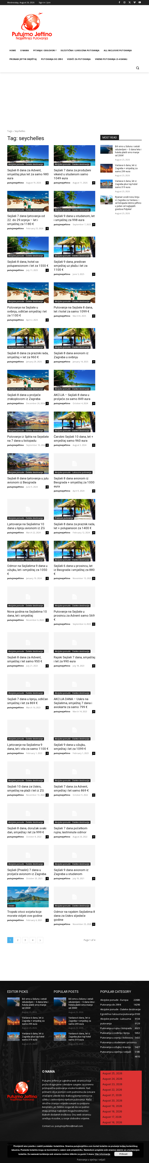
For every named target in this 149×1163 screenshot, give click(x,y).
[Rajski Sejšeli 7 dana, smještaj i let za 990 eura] (74, 642)
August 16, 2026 (112, 1122)
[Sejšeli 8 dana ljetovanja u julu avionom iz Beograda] (28, 463)
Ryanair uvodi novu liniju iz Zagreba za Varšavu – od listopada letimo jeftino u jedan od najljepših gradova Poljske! (128, 203)
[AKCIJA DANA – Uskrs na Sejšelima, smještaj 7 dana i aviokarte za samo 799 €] (74, 684)
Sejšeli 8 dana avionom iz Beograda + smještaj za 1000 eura (74, 482)
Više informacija (102, 1154)
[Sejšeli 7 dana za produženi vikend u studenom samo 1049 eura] (74, 155)
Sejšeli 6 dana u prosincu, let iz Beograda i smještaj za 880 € (74, 570)
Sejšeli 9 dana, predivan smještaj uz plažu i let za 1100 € (70, 265)
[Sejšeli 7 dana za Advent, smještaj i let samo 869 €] (74, 771)
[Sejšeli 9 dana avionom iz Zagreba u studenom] (74, 855)
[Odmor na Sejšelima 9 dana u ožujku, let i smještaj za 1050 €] (28, 551)
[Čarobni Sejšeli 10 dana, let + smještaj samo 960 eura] (74, 422)
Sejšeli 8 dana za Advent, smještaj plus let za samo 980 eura (28, 174)
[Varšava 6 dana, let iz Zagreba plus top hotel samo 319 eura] (106, 184)
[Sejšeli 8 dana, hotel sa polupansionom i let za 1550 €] (28, 247)
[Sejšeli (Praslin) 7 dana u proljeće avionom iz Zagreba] (28, 855)
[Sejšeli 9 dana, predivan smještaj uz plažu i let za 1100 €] (74, 247)
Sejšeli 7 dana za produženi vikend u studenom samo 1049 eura (72, 174)
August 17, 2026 (112, 1116)
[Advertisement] (74, 99)
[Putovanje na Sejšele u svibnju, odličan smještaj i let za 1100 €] (28, 292)
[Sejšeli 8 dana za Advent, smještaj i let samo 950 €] (28, 642)
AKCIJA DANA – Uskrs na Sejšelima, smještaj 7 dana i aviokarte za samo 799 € (73, 703)
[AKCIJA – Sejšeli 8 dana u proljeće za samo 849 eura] (74, 380)
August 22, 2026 (112, 1089)
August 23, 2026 (112, 1084)
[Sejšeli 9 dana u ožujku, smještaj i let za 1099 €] (74, 730)
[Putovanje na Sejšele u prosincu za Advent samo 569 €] (74, 596)
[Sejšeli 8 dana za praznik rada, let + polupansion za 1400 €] (74, 509)
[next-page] (40, 940)
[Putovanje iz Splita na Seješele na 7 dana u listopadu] (28, 422)
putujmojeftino (15, 182)
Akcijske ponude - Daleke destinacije (25, 164)
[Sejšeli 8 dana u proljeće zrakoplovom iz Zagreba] (28, 380)
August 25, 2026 (112, 1073)
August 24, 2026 (112, 1078)
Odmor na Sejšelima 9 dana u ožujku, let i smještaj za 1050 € (27, 570)
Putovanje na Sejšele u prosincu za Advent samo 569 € (74, 615)
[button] (137, 68)
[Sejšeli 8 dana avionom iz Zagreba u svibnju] (74, 338)
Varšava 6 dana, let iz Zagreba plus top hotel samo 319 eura (126, 184)
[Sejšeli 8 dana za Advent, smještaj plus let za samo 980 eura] (28, 155)
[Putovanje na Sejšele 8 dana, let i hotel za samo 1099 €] (74, 292)
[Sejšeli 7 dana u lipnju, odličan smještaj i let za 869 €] (28, 684)
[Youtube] (140, 3)
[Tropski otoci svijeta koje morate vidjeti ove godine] (28, 897)
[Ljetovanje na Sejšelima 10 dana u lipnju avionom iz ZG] (28, 509)
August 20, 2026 (112, 1100)
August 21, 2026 (112, 1095)
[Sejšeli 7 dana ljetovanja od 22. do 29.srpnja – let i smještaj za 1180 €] (28, 201)
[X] (130, 3)
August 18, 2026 (112, 1111)
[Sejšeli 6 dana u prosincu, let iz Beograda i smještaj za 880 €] (74, 551)
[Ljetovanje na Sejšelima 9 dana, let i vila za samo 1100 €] (28, 730)
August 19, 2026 (112, 1105)
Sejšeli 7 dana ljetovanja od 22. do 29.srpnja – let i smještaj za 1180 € (26, 220)
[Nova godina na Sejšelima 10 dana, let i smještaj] (28, 596)
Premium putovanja (64, 518)
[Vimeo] (134, 3)
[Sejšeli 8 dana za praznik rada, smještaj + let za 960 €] (28, 338)
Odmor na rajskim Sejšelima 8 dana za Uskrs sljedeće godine (74, 915)
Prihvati (123, 1154)
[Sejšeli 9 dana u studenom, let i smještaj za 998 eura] (74, 201)
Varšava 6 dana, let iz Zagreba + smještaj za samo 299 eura (126, 168)
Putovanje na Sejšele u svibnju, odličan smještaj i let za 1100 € (27, 311)
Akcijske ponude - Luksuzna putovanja (73, 472)
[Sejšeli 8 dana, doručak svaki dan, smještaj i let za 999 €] (28, 813)
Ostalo (11, 905)
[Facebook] (119, 3)
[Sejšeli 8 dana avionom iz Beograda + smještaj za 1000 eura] (74, 463)
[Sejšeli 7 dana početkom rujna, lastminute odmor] (74, 813)
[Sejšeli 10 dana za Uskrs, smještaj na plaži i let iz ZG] (28, 771)
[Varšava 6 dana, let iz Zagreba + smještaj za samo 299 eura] (106, 168)
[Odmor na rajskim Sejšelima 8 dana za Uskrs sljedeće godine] (74, 897)
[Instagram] (124, 3)
